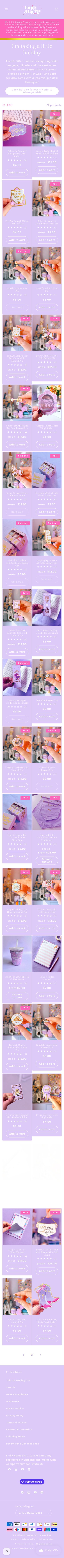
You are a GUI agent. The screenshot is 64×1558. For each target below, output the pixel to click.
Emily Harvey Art (29, 1535)
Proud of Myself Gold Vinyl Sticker (46, 1116)
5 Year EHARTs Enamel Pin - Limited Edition (17, 1116)
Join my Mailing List (18, 1380)
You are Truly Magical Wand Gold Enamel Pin (46, 152)
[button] (6, 9)
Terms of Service (16, 1422)
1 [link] (23, 1354)
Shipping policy (44, 1544)
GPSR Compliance (17, 1394)
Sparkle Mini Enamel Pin (17, 289)
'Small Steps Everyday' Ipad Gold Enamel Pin (47, 1186)
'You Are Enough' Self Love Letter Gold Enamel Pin (17, 358)
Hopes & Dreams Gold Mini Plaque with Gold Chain (47, 1252)
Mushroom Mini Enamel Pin (47, 769)
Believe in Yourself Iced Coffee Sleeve (17, 978)
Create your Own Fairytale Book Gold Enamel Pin (17, 633)
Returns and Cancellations (22, 1443)
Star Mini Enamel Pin (47, 700)
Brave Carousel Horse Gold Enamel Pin (46, 357)
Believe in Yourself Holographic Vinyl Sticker (17, 154)
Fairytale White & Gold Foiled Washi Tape (46, 494)
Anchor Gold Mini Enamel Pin (17, 1321)
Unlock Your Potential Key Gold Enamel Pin (17, 427)
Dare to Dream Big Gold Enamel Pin (47, 910)
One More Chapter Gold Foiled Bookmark (17, 701)
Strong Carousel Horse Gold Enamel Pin (17, 494)
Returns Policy (15, 1408)
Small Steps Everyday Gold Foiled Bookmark (47, 631)
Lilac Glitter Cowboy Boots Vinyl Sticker (47, 1321)
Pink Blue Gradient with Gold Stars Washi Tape (17, 563)
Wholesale (12, 1401)
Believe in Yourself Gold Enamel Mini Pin (47, 222)
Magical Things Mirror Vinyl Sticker (47, 427)
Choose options (47, 861)
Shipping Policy (15, 1436)
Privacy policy (46, 1539)
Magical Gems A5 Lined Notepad (17, 1251)
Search (10, 1387)
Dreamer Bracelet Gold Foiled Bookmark (17, 1186)
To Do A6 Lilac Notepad (47, 978)
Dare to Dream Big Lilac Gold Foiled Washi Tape (17, 838)
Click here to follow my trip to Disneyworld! (32, 91)
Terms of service (24, 1544)
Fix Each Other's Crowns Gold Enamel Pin (17, 1048)
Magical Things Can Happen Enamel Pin (17, 910)
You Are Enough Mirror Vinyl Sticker (17, 222)
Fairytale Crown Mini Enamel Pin (46, 1046)
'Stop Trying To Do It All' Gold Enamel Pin (47, 561)
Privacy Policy (14, 1415)
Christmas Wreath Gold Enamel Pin (17, 769)
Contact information (22, 1548)
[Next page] (40, 1355)
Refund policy (29, 1539)
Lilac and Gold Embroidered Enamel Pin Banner (47, 838)
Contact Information (19, 1429)
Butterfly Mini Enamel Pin (47, 289)
